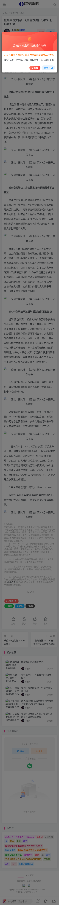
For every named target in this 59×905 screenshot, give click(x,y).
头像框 (35, 67)
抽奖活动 (48, 67)
